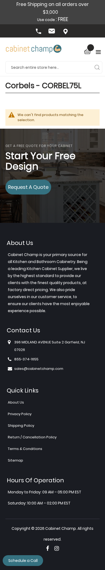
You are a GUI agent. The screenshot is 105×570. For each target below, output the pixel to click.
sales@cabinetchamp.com (52, 32)
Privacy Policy (20, 414)
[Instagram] (56, 548)
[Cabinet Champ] (33, 49)
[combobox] (54, 67)
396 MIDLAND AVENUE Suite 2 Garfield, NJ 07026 (66, 32)
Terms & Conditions (25, 448)
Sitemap (15, 460)
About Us (16, 402)
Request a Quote (28, 187)
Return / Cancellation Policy (32, 437)
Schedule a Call (23, 560)
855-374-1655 (39, 32)
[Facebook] (47, 548)
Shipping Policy (21, 425)
